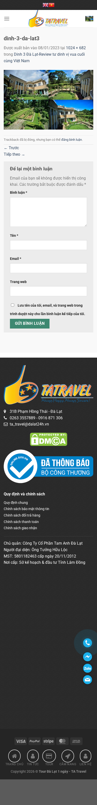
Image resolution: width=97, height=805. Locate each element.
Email (15, 259)
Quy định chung (16, 503)
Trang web (18, 282)
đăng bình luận (71, 140)
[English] (45, 5)
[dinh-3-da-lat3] (48, 99)
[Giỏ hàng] (89, 18)
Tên (14, 236)
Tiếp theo (14, 154)
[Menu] (7, 18)
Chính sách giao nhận (20, 528)
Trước (11, 147)
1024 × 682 (76, 48)
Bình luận (18, 192)
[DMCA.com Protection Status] (48, 439)
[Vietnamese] (51, 5)
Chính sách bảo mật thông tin (26, 509)
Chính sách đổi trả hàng (22, 515)
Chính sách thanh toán (21, 522)
